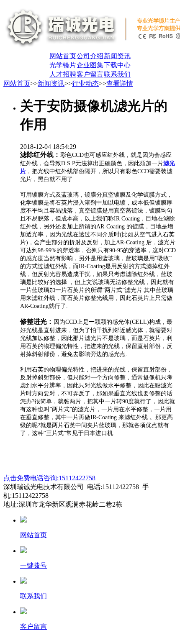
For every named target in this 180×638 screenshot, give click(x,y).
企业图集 (90, 65)
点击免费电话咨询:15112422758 (49, 478)
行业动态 (85, 83)
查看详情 (119, 83)
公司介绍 (90, 55)
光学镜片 (62, 65)
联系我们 (117, 74)
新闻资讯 (117, 55)
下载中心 (117, 65)
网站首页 (62, 55)
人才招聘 (62, 74)
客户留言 (90, 74)
